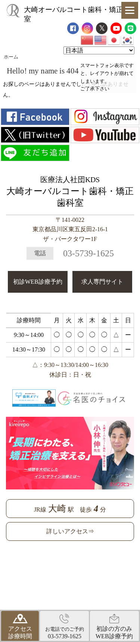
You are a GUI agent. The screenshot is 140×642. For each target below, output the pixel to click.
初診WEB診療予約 (37, 281)
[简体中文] (87, 39)
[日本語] (114, 39)
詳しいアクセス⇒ (70, 531)
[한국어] (127, 39)
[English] (101, 39)
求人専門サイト (102, 281)
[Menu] (129, 10)
